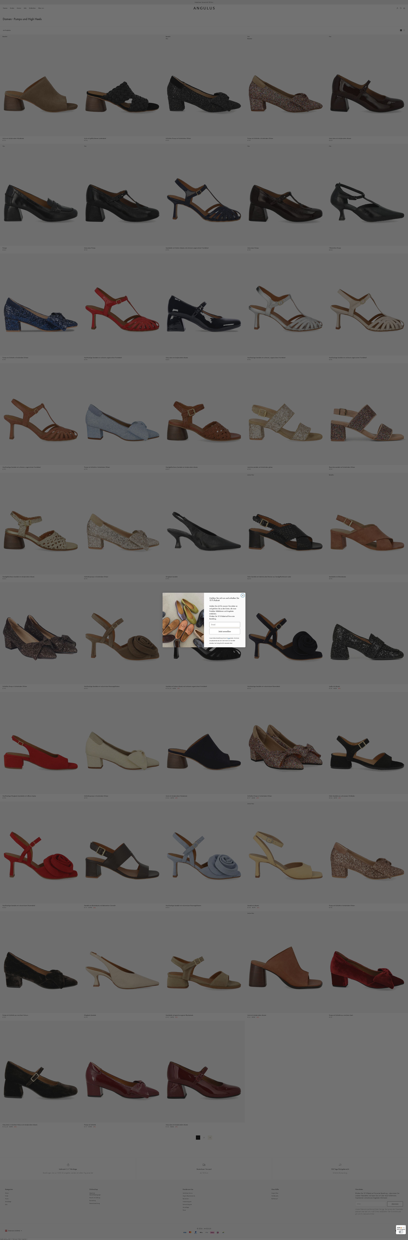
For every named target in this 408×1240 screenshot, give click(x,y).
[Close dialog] (243, 595)
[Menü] (404, 1226)
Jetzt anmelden (225, 631)
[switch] (401, 1232)
